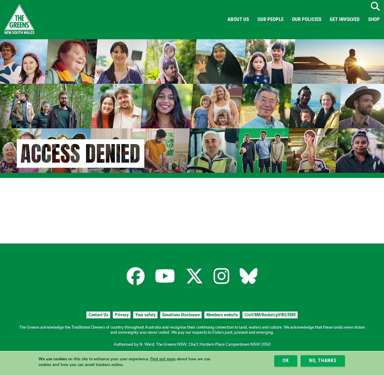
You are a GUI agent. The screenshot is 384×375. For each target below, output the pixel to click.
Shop (374, 19)
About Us (238, 19)
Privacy (122, 314)
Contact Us (98, 314)
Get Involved (345, 19)
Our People (270, 19)
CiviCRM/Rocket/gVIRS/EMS (270, 314)
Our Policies (306, 19)
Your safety (145, 314)
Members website (222, 314)
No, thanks (323, 361)
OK (286, 361)
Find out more (163, 359)
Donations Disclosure (181, 314)
